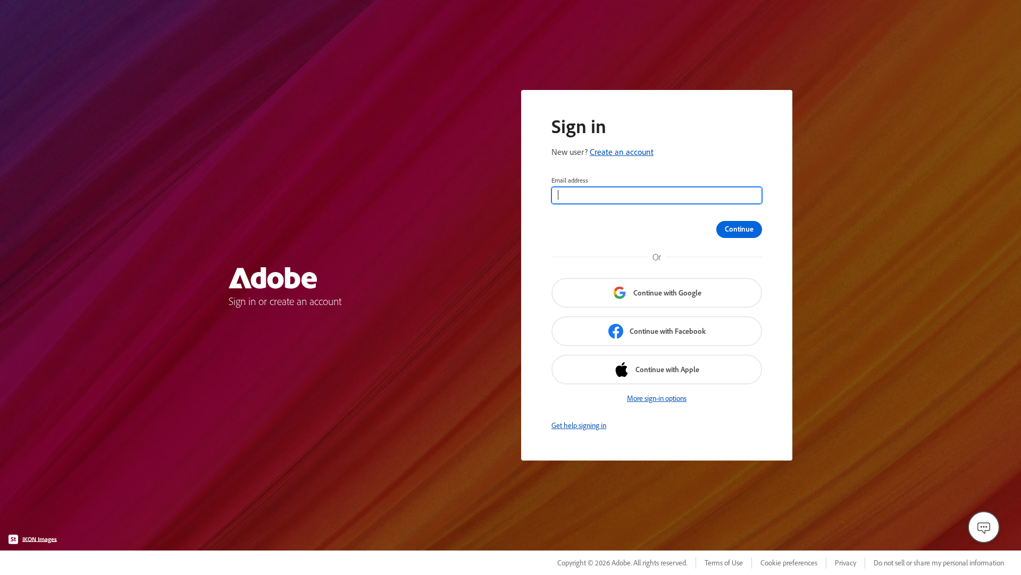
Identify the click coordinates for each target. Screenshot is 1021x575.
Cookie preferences (788, 563)
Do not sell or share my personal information (939, 563)
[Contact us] (984, 527)
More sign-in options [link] (657, 398)
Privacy (845, 563)
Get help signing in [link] (578, 425)
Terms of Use (724, 563)
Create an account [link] (622, 151)
